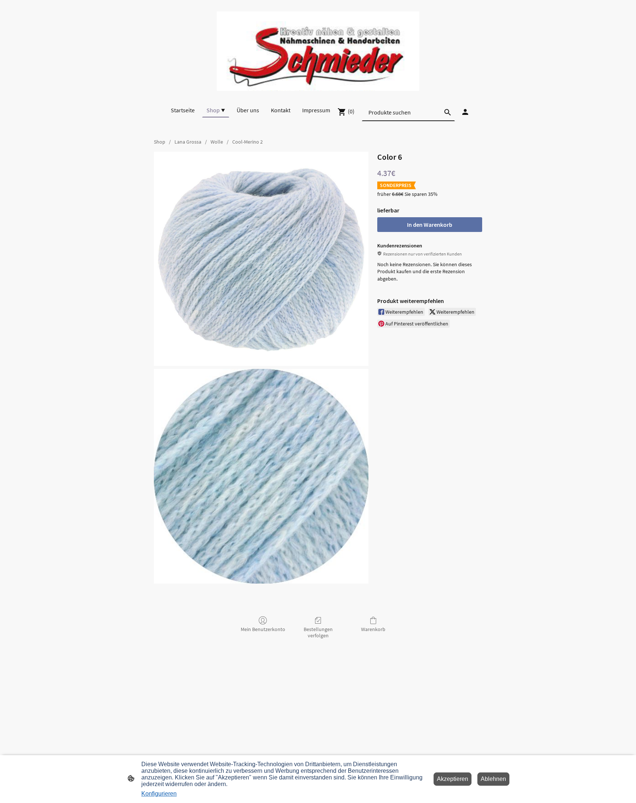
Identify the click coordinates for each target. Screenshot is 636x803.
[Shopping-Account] (465, 112)
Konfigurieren (159, 793)
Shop (159, 141)
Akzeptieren (452, 779)
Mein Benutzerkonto (263, 629)
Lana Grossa (187, 141)
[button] (447, 112)
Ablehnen (493, 779)
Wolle (217, 141)
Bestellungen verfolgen (318, 632)
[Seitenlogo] (318, 51)
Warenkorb (373, 629)
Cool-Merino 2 (247, 141)
